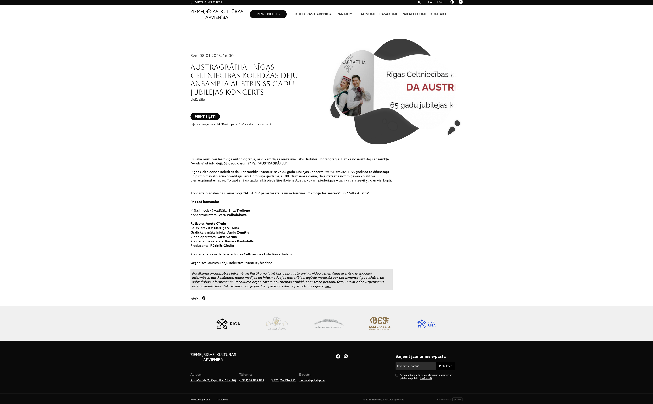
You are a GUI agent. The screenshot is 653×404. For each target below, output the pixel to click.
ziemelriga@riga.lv (312, 380)
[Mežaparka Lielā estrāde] (328, 323)
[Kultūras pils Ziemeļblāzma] (276, 323)
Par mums (345, 14)
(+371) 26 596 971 (283, 380)
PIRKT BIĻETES (268, 14)
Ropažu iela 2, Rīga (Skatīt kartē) (213, 380)
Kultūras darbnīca (313, 14)
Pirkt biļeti (205, 116)
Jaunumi (367, 14)
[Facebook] (338, 356)
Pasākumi (388, 14)
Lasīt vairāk (426, 378)
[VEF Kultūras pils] (380, 323)
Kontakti (439, 14)
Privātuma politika (200, 399)
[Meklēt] (419, 2)
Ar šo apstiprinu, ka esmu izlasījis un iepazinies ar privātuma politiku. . (426, 376)
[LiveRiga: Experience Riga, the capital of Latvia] (426, 323)
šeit (328, 286)
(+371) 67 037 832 (251, 380)
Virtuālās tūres (208, 2)
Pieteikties (445, 366)
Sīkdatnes (222, 399)
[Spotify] (345, 356)
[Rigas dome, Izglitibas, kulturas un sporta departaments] (228, 323)
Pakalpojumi (414, 14)
